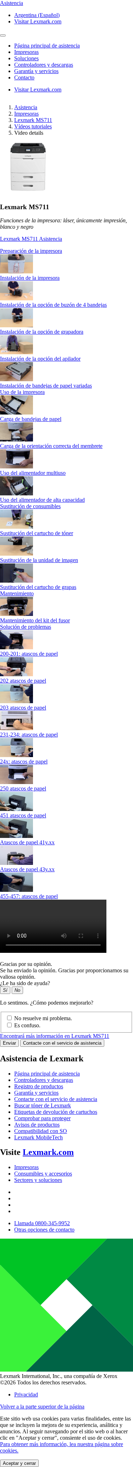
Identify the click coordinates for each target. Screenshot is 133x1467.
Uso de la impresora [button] (22, 392)
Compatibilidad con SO (40, 1131)
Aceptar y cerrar (19, 1463)
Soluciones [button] (26, 58)
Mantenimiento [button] (17, 593)
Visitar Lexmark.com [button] (37, 21)
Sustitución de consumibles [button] (30, 506)
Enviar (9, 1043)
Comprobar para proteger (42, 1118)
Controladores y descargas (43, 1080)
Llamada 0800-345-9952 (42, 1223)
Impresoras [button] (26, 52)
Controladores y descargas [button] (43, 65)
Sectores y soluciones (38, 1180)
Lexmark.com (48, 1152)
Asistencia (25, 107)
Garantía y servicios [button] (36, 71)
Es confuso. (27, 1025)
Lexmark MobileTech (38, 1137)
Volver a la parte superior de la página (42, 1407)
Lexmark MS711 (33, 120)
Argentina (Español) (37, 15)
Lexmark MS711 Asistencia (31, 239)
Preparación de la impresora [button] (31, 251)
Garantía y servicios (36, 1093)
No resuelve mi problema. (43, 1018)
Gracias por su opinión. (26, 964)
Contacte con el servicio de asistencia (62, 1043)
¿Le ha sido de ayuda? (25, 983)
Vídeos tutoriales (33, 126)
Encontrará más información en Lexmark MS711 (54, 1036)
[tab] (66, 251)
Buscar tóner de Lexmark (42, 1105)
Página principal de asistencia (47, 1074)
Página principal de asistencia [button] (47, 46)
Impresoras (26, 114)
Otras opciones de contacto (44, 1230)
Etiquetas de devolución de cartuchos (55, 1112)
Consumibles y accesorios (43, 1174)
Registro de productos (38, 1086)
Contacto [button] (24, 77)
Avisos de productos (37, 1125)
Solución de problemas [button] (25, 627)
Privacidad (26, 1394)
